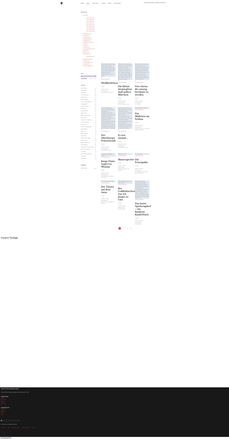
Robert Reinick (84, 88)
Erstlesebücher (86, 39)
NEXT (131, 228)
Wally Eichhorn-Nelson (123, 147)
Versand (105, 91)
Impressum (3, 427)
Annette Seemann (140, 128)
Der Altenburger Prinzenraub (108, 138)
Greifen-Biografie (87, 65)
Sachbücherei (86, 59)
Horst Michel (138, 224)
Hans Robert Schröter (106, 150)
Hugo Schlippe (84, 129)
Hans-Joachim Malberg (107, 201)
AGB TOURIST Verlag (15, 427)
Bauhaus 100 (89, 56)
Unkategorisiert (87, 62)
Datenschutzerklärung (26, 427)
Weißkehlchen (109, 83)
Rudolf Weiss (83, 117)
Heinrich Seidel (122, 209)
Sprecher (3, 401)
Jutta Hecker (83, 124)
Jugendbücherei (87, 42)
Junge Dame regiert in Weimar (108, 164)
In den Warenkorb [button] (105, 79)
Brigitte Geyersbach (139, 129)
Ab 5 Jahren (89, 21)
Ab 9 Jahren (89, 26)
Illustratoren (3, 399)
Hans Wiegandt (84, 144)
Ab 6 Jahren (89, 23)
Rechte (33, 427)
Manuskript (3, 410)
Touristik (85, 60)
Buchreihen (86, 37)
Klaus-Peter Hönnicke (85, 115)
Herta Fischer (84, 108)
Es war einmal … (123, 136)
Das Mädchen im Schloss (142, 116)
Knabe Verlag (84, 168)
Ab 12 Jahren (90, 31)
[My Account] (168, 3)
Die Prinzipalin (141, 161)
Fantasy (85, 35)
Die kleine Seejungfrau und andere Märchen (125, 90)
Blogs (2, 414)
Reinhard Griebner (123, 169)
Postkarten (85, 54)
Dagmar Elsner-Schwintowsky (141, 172)
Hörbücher (85, 40)
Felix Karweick (84, 140)
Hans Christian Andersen (124, 104)
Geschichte (3, 403)
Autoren (2, 398)
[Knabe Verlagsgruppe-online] (61, 3)
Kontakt (2, 412)
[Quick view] (101, 81)
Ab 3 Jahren (89, 18)
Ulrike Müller (146, 128)
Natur (84, 50)
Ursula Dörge (84, 90)
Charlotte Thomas (140, 171)
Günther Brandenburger (86, 126)
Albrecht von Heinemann (86, 119)
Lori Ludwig (138, 104)
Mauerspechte (126, 159)
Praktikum (3, 409)
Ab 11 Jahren (89, 29)
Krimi (84, 44)
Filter (84, 78)
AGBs (8, 427)
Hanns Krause (84, 97)
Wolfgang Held (84, 104)
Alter (84, 15)
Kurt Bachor (104, 92)
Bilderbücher (86, 34)
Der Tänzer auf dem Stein (107, 189)
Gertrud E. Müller (84, 110)
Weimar (85, 52)
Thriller (85, 45)
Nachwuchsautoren (87, 49)
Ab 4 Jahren (89, 19)
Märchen (85, 47)
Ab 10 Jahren (90, 28)
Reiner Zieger (110, 92)
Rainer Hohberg (84, 133)
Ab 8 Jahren (89, 24)
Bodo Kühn (83, 131)
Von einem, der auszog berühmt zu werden (141, 90)
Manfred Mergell (84, 99)
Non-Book (85, 64)
